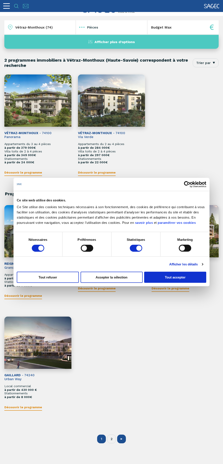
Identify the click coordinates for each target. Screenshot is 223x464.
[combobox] (206, 62)
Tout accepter (175, 277)
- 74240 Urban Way (19, 377)
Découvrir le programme (23, 172)
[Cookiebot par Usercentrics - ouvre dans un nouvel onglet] (187, 184)
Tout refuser (48, 277)
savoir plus (144, 222)
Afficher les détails (183, 264)
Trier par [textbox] (203, 63)
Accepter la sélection (111, 277)
